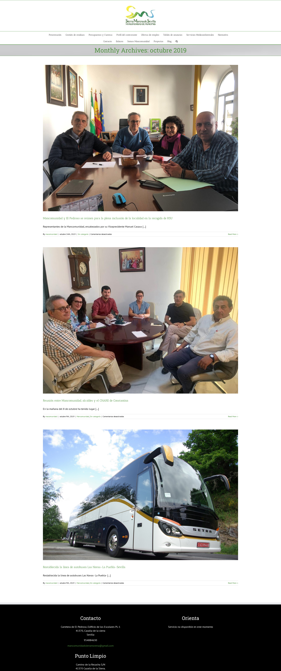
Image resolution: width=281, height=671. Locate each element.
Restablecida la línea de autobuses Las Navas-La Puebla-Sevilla (84, 567)
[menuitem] (57, 34)
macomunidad (51, 234)
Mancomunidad (83, 416)
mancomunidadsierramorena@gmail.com (90, 645)
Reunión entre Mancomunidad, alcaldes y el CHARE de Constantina (85, 400)
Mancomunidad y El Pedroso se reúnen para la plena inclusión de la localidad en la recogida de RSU (108, 218)
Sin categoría (83, 234)
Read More (232, 234)
